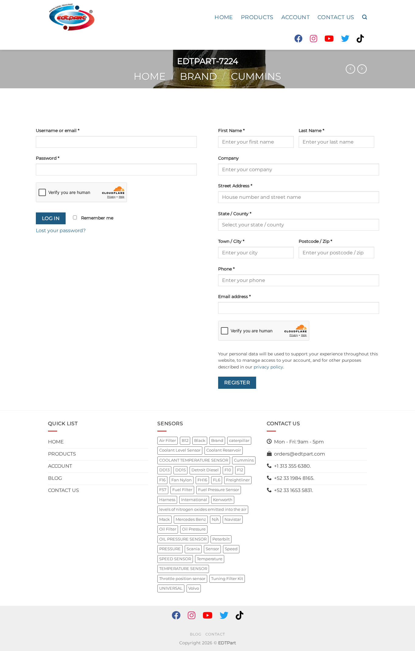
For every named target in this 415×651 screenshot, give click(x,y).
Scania (193, 549)
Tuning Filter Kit (227, 578)
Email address (234, 296)
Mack (164, 519)
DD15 (180, 470)
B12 (185, 440)
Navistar (233, 519)
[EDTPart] (71, 17)
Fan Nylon (181, 480)
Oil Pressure (194, 529)
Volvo (193, 588)
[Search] (364, 17)
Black (199, 440)
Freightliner (238, 480)
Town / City (231, 241)
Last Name (311, 130)
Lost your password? (61, 230)
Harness (167, 499)
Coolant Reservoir (223, 450)
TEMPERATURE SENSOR (183, 568)
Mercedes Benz (191, 519)
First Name (231, 130)
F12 (240, 470)
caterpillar (239, 440)
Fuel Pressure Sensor (218, 489)
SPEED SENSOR (175, 559)
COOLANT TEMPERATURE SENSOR (193, 460)
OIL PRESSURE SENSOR (183, 539)
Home (150, 76)
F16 (162, 480)
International (194, 499)
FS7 (162, 489)
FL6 (216, 480)
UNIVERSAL (171, 588)
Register (237, 382)
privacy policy (268, 366)
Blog (195, 634)
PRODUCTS (257, 17)
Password (47, 158)
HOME (223, 17)
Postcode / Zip (315, 241)
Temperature (209, 559)
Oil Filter (167, 529)
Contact (215, 634)
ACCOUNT (295, 17)
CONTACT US (335, 17)
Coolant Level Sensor (180, 450)
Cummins (256, 76)
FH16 (202, 480)
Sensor (212, 549)
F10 (228, 470)
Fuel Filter (182, 489)
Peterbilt (221, 539)
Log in (51, 218)
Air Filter (167, 440)
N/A (215, 519)
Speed (231, 549)
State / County (234, 213)
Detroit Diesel (205, 470)
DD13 (164, 470)
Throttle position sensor (182, 578)
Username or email (57, 130)
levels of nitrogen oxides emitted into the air (202, 509)
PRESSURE (170, 549)
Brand (198, 76)
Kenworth (222, 499)
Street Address (235, 185)
